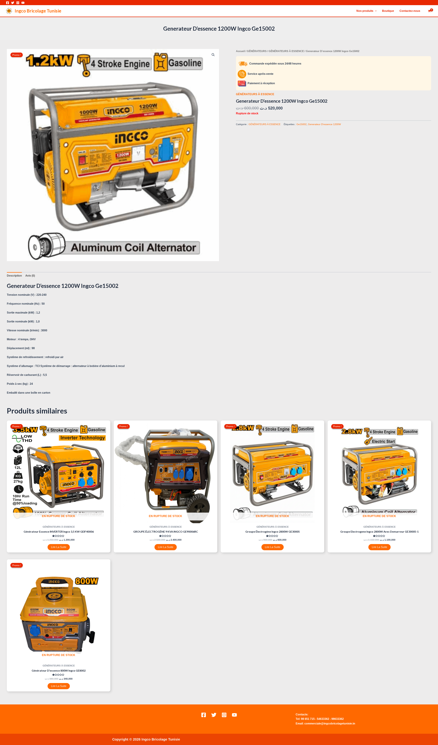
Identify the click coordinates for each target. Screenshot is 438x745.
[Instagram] (17, 2)
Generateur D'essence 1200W (324, 124)
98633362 (337, 718)
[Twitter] (12, 2)
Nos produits (364, 10)
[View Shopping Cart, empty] (429, 11)
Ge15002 (302, 124)
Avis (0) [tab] (30, 275)
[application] (375, 11)
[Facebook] (7, 2)
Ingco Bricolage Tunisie (38, 11)
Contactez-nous (410, 10)
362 (327, 718)
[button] (213, 55)
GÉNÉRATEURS (257, 51)
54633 (321, 718)
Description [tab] (14, 275)
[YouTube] (22, 2)
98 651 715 (308, 718)
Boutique (388, 10)
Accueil (240, 51)
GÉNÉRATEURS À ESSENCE (286, 51)
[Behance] (234, 714)
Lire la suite (58, 547)
